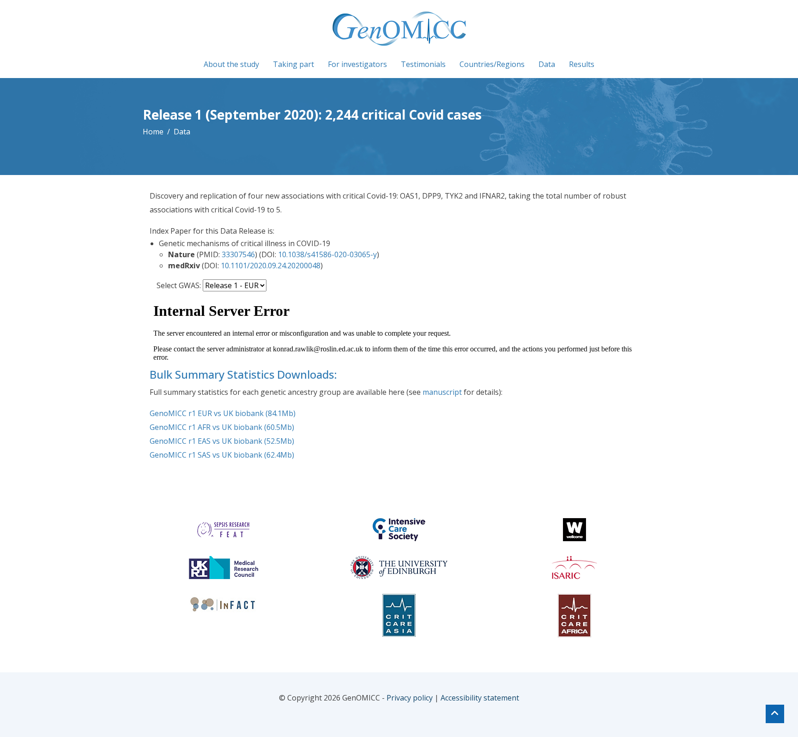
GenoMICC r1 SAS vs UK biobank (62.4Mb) (222, 455)
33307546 (238, 254)
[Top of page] (775, 714)
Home (153, 132)
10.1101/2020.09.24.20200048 (270, 265)
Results (581, 64)
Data (546, 64)
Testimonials (423, 64)
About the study (231, 64)
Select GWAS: (179, 285)
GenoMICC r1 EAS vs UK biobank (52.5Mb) (222, 441)
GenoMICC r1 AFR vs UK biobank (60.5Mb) (222, 427)
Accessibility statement (480, 698)
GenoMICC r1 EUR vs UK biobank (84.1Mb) (223, 413)
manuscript (442, 392)
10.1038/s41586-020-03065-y (327, 254)
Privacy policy (410, 698)
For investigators (357, 64)
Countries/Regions (492, 64)
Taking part (293, 64)
